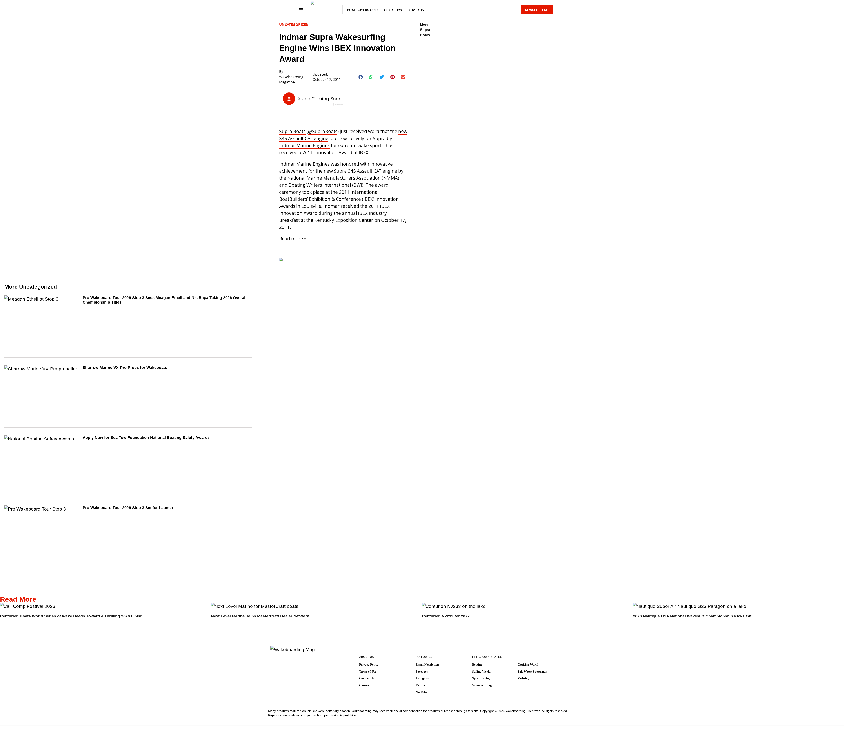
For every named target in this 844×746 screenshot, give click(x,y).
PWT (400, 10)
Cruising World (528, 664)
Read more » (292, 238)
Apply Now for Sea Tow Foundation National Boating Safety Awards (146, 437)
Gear (388, 10)
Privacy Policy (368, 664)
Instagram (422, 678)
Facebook (422, 671)
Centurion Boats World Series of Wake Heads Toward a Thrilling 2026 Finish (71, 616)
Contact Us (366, 678)
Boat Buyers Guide (363, 10)
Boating (477, 664)
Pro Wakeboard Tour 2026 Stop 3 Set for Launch (128, 507)
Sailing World (481, 671)
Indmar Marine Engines (304, 145)
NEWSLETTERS (536, 10)
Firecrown (533, 711)
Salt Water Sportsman (532, 671)
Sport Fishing (481, 678)
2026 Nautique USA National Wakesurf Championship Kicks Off (692, 616)
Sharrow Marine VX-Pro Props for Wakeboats (125, 367)
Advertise (417, 10)
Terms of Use (367, 671)
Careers (364, 685)
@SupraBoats (322, 131)
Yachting (523, 678)
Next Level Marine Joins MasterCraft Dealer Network (260, 616)
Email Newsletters (427, 664)
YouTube (421, 692)
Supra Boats (292, 131)
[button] (361, 77)
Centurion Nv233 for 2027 (446, 616)
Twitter (420, 685)
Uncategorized (293, 24)
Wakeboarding (482, 685)
